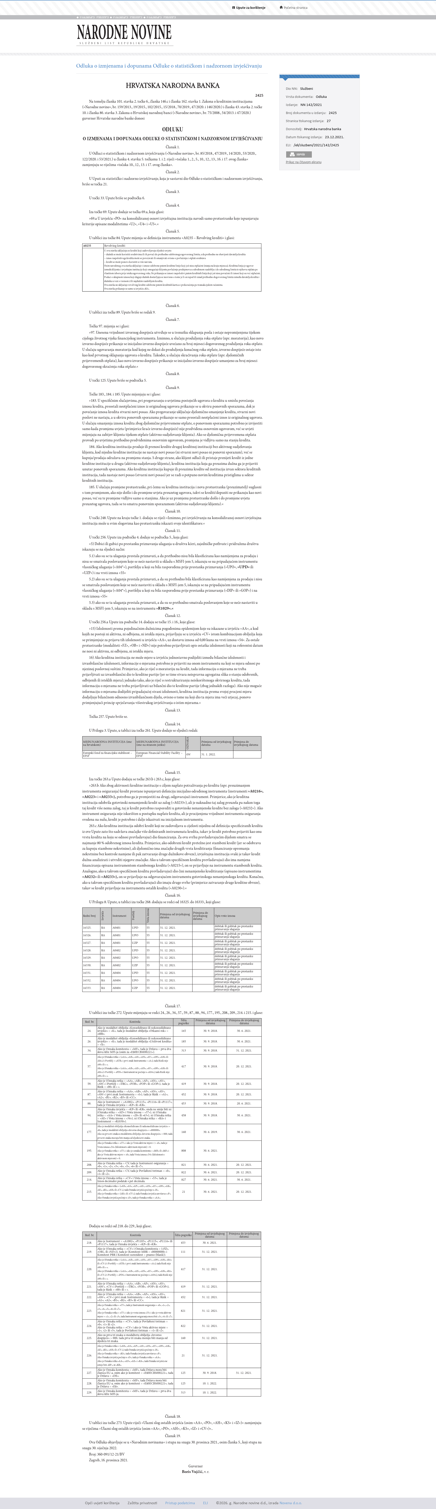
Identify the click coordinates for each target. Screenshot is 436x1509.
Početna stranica (296, 8)
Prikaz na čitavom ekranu (303, 162)
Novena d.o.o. (291, 1503)
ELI (205, 1503)
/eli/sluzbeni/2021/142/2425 (316, 146)
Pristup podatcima (180, 1503)
